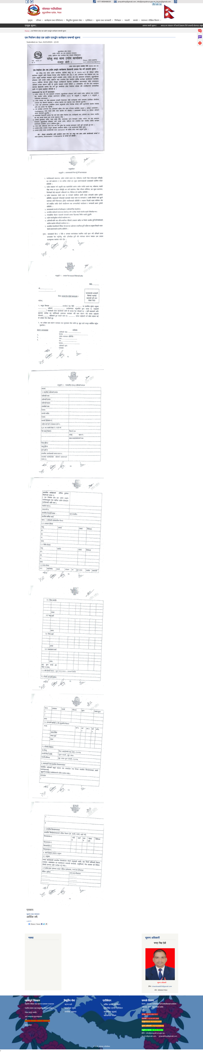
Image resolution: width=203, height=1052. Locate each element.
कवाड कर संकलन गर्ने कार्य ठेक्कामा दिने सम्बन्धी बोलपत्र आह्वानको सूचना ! (166, 26)
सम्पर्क (135, 20)
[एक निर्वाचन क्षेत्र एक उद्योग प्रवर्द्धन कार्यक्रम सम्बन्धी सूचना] (66, 97)
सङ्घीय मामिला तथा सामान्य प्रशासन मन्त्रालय (39, 1004)
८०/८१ (29, 921)
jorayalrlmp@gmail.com (168, 1036)
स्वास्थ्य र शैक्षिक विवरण (150, 20)
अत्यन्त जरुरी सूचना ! (130, 26)
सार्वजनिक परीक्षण (110, 1015)
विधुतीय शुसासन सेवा (74, 20)
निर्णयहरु (118, 20)
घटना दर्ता (68, 1004)
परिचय (38, 20)
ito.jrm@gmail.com (149, 1036)
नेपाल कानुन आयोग (31, 1012)
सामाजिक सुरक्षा (70, 1008)
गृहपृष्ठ (30, 20)
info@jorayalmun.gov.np (155, 1033)
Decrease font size (160, 4)
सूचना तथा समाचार (33, 914)
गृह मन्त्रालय (38, 1017)
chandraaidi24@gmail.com (162, 986)
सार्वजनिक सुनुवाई (110, 1012)
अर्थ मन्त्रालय (29, 1017)
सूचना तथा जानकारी (103, 20)
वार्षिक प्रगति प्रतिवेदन (112, 1004)
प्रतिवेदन (88, 20)
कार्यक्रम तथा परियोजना (54, 20)
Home (27, 31)
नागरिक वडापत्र (70, 1012)
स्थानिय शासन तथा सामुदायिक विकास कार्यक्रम (39, 1008)
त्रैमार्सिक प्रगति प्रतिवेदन (113, 1008)
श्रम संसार (28, 1025)
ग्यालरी (127, 20)
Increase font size (153, 3)
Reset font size (157, 3)
